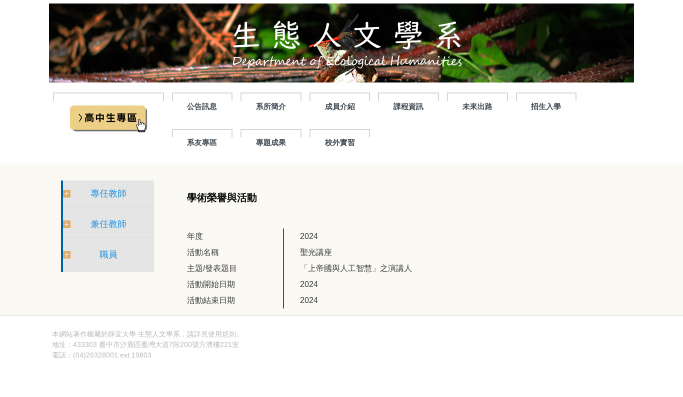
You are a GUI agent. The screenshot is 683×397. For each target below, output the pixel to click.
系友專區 (202, 142)
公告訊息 (202, 106)
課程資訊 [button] (409, 106)
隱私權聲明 (260, 334)
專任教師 (108, 193)
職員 (109, 255)
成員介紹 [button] (340, 106)
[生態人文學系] (341, 42)
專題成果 (271, 142)
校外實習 (340, 142)
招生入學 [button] (546, 106)
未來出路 (477, 106)
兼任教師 (108, 224)
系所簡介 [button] (271, 106)
